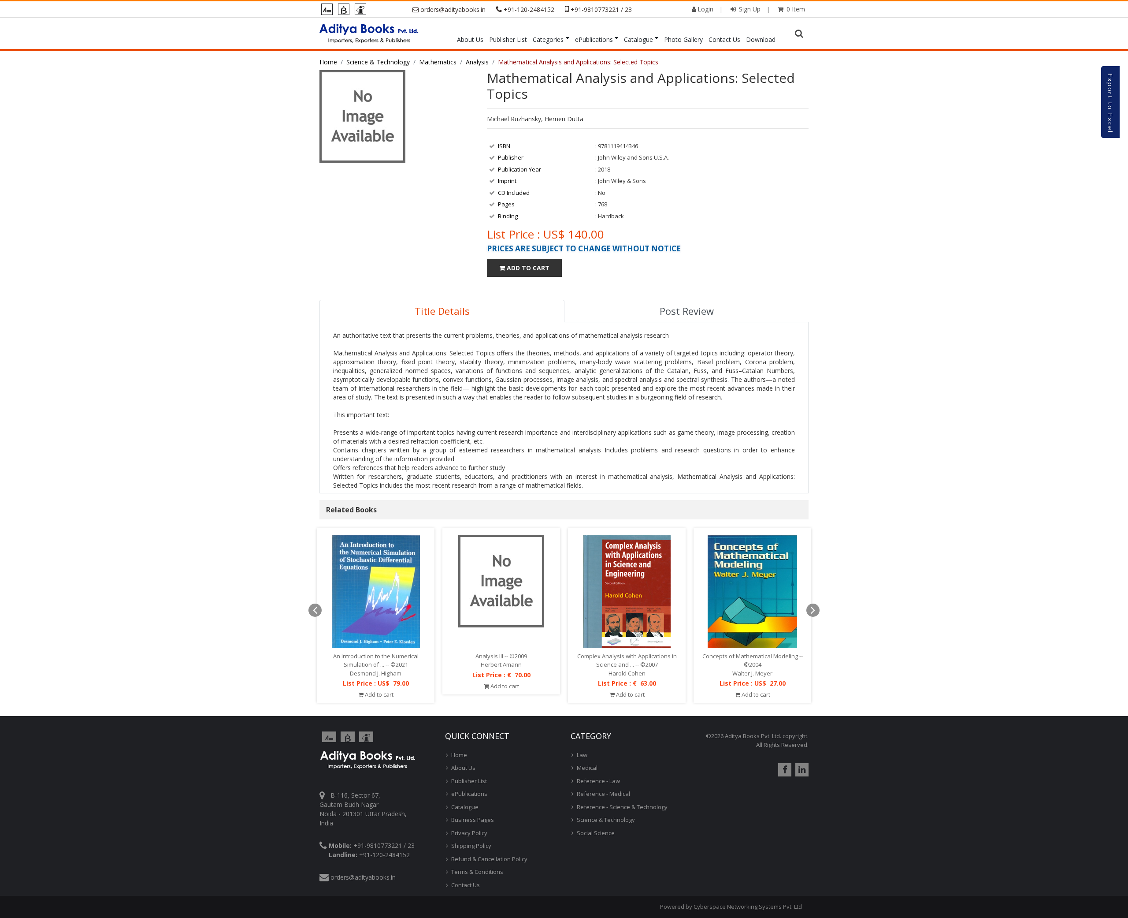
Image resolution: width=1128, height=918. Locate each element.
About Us (470, 39)
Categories (548, 39)
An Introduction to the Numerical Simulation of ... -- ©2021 (376, 660)
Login (705, 9)
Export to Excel (1110, 103)
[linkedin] (801, 770)
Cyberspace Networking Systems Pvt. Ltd (748, 907)
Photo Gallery (683, 39)
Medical (587, 768)
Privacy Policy (469, 833)
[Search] (800, 34)
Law (582, 755)
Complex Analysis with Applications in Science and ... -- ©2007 (627, 660)
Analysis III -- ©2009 (501, 656)
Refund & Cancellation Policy (489, 859)
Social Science (596, 833)
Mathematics (437, 62)
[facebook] (783, 770)
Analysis (477, 62)
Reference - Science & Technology (622, 807)
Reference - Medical (603, 794)
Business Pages (472, 820)
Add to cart (378, 694)
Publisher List (508, 39)
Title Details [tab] (442, 310)
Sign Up (749, 9)
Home (328, 62)
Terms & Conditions (477, 872)
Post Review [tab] (687, 310)
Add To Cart (527, 268)
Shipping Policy (471, 846)
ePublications (594, 39)
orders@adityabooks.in (453, 9)
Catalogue (638, 39)
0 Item (795, 9)
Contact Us (724, 39)
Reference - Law (598, 781)
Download (761, 39)
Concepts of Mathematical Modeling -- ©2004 (752, 660)
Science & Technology (378, 62)
